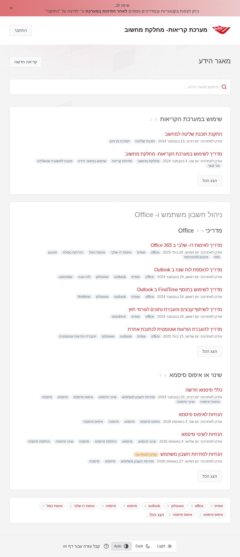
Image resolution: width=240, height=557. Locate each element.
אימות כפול (55, 506)
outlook (154, 506)
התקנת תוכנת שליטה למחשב (193, 134)
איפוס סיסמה (182, 515)
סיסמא (132, 506)
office (199, 506)
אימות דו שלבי (84, 506)
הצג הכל (210, 180)
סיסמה (111, 506)
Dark (139, 546)
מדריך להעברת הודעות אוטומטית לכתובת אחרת (175, 329)
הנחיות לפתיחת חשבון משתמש (179, 454)
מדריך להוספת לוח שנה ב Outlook (188, 269)
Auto (117, 546)
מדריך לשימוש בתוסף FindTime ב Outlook (179, 289)
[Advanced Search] (224, 87)
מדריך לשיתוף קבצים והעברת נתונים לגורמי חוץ (175, 309)
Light (161, 546)
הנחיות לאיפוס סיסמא (200, 414)
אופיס (219, 506)
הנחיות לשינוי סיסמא (201, 434)
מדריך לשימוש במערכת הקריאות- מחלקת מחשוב (173, 153)
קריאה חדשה (25, 62)
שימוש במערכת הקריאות (191, 119)
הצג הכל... (155, 514)
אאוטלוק (177, 506)
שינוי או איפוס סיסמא (195, 375)
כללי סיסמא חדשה (204, 389)
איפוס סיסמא (213, 515)
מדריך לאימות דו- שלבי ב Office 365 (186, 245)
